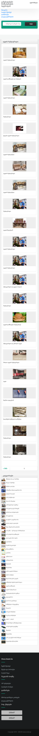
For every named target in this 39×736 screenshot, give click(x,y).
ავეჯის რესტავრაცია (9, 60)
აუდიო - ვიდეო (10, 619)
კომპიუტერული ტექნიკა (12, 505)
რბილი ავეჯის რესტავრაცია (11, 362)
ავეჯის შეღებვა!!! (8, 230)
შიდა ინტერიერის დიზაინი (13, 527)
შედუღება (8, 564)
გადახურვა (9, 541)
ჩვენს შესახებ (5, 666)
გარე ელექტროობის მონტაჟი (13, 637)
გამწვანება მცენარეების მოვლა (14, 582)
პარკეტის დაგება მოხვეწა (12, 508)
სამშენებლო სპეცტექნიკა (12, 604)
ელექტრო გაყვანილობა (12, 519)
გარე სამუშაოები (10, 497)
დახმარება (5, 14)
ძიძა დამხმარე (10, 549)
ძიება (31, 24)
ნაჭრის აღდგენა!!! (8, 400)
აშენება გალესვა (10, 486)
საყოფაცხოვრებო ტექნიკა (13, 593)
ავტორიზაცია (34, 2)
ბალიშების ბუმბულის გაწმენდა (12, 419)
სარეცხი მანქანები (10, 611)
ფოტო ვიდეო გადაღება (12, 523)
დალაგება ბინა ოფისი (12, 538)
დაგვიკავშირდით (7, 17)
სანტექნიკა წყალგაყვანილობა (14, 490)
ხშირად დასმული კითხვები (10, 697)
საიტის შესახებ (6, 12)
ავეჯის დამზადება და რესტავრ (12, 79)
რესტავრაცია (7, 116)
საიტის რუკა (5, 673)
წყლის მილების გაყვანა (12, 578)
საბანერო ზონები (7, 687)
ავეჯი (4, 381)
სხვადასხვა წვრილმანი (12, 641)
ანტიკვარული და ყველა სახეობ (12, 287)
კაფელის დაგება (10, 493)
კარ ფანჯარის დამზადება (12, 534)
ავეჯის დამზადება (10, 586)
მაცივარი (8, 608)
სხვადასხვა (9, 567)
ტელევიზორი (9, 597)
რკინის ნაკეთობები (11, 545)
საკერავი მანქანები (11, 615)
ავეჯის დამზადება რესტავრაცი (12, 324)
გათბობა (8, 552)
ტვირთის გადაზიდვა (11, 600)
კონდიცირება (9, 560)
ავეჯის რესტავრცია (8, 154)
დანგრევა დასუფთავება (12, 512)
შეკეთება (8, 630)
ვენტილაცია (9, 556)
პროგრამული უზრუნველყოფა (14, 623)
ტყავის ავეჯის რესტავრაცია (11, 135)
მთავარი (4, 10)
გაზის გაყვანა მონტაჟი (12, 571)
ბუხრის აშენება (10, 575)
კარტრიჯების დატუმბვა (12, 626)
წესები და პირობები (8, 669)
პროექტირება (9, 516)
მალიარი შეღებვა (10, 501)
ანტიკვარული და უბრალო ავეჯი (12, 343)
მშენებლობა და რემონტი (12, 479)
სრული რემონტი (10, 482)
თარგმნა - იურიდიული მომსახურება (15, 530)
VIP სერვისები (6, 683)
